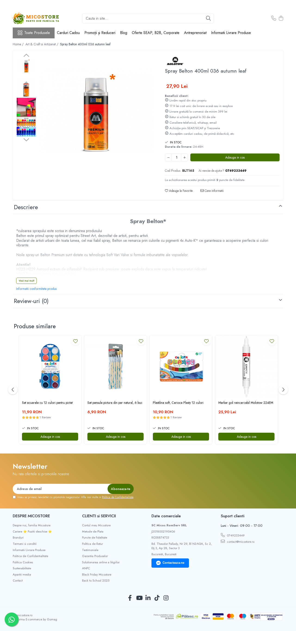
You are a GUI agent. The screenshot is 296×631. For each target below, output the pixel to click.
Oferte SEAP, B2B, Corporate (155, 32)
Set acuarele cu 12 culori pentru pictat (47, 403)
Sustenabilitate (22, 568)
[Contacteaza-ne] (273, 18)
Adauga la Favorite (180, 190)
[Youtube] (139, 598)
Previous (26, 56)
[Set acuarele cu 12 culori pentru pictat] (50, 366)
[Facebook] (130, 598)
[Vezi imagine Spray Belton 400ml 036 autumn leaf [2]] (26, 107)
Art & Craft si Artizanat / (42, 44)
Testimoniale (90, 550)
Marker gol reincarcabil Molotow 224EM (245, 403)
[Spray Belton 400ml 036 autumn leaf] (95, 111)
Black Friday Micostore (96, 575)
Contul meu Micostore (96, 525)
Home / (19, 44)
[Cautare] (208, 18)
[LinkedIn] (148, 598)
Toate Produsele (37, 32)
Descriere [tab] (26, 207)
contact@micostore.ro (240, 541)
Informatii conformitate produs (36, 289)
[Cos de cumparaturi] (280, 18)
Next (26, 139)
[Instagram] (166, 598)
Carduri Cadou (68, 32)
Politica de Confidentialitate (117, 497)
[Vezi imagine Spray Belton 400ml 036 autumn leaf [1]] (26, 87)
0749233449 (235, 535)
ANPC (86, 568)
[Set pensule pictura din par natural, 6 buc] (115, 366)
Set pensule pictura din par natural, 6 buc (114, 403)
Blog (123, 32)
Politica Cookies (23, 562)
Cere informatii (214, 190)
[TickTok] (157, 598)
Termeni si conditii (25, 544)
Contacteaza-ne (173, 562)
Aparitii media (22, 575)
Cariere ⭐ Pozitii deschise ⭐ (32, 532)
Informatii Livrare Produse (231, 32)
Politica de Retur (92, 544)
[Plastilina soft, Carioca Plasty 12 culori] (181, 366)
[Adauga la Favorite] (75, 341)
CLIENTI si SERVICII (99, 516)
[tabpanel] (95, 111)
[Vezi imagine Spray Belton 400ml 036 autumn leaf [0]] (26, 65)
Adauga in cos (235, 157)
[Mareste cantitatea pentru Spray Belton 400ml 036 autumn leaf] (184, 157)
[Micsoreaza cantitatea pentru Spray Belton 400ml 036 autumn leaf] (168, 157)
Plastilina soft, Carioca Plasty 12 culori (178, 403)
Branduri (18, 538)
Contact (18, 581)
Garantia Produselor (95, 556)
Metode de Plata (92, 532)
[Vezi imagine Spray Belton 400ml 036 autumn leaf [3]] (26, 127)
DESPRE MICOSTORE (31, 516)
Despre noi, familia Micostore (31, 525)
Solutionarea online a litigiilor (101, 562)
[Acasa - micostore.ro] (36, 18)
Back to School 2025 (95, 581)
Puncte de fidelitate (94, 538)
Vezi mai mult (26, 280)
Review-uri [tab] (31, 301)
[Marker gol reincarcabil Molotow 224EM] (246, 366)
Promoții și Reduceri (99, 32)
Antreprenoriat (195, 32)
